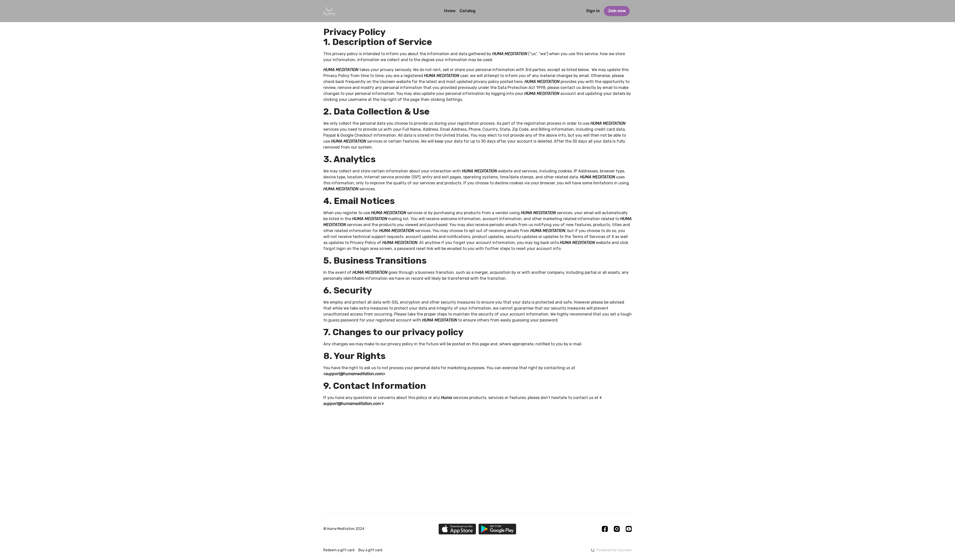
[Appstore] (457, 529)
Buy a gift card (370, 550)
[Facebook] (605, 529)
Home (450, 10)
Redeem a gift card (338, 550)
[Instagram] (617, 529)
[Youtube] (629, 529)
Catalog (468, 10)
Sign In (593, 10)
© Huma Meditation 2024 (343, 529)
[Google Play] (497, 529)
